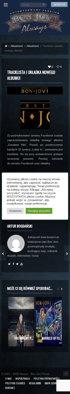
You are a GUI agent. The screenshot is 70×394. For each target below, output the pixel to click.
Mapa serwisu (52, 383)
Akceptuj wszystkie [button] (39, 210)
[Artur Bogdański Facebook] (13, 263)
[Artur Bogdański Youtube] (21, 263)
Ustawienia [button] (15, 210)
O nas (8, 378)
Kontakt (10, 388)
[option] (21, 321)
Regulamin (35, 383)
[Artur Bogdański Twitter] (17, 263)
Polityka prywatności (46, 378)
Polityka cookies (15, 383)
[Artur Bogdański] (9, 263)
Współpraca (22, 378)
